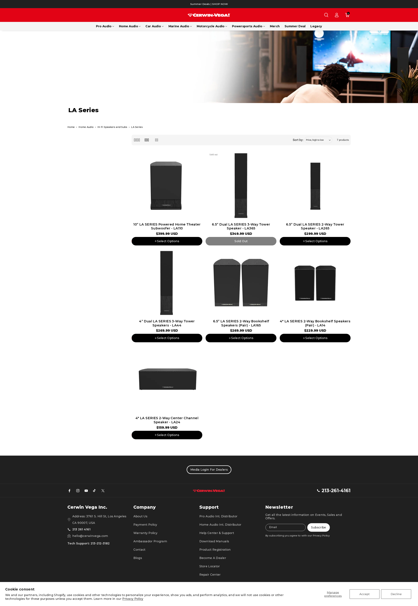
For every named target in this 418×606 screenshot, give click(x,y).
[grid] (137, 140)
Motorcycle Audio (211, 26)
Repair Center (210, 574)
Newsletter (279, 507)
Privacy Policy (132, 598)
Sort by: (298, 140)
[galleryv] (146, 140)
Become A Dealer (212, 558)
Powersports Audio (247, 26)
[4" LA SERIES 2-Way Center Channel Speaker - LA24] (167, 379)
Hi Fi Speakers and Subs (112, 127)
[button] (326, 15)
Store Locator (209, 566)
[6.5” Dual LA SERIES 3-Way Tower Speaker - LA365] (241, 185)
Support (209, 507)
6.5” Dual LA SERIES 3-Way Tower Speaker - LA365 (241, 226)
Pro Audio (104, 26)
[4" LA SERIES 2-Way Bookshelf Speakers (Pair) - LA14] (315, 282)
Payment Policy (145, 524)
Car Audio (153, 26)
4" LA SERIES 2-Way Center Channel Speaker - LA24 (167, 420)
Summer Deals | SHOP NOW (209, 4)
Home (71, 127)
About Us (140, 516)
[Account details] (336, 15)
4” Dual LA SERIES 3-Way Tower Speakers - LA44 (167, 323)
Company (144, 507)
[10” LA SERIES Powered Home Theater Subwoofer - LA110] (167, 185)
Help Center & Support (216, 533)
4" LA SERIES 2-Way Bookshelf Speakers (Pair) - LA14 (315, 323)
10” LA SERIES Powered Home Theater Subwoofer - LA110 (167, 226)
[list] (156, 140)
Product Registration (215, 549)
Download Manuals (214, 541)
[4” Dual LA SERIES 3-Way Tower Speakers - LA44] (167, 282)
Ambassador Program (150, 541)
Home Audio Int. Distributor (220, 524)
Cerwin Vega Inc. (87, 507)
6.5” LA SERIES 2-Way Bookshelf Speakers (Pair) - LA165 (241, 323)
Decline (396, 594)
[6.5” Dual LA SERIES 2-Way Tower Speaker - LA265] (315, 185)
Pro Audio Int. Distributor (218, 516)
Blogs (137, 558)
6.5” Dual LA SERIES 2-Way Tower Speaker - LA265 (315, 226)
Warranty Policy (145, 533)
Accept (364, 594)
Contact (139, 549)
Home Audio (128, 26)
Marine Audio (179, 26)
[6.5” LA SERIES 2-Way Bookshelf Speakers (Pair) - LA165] (241, 282)
